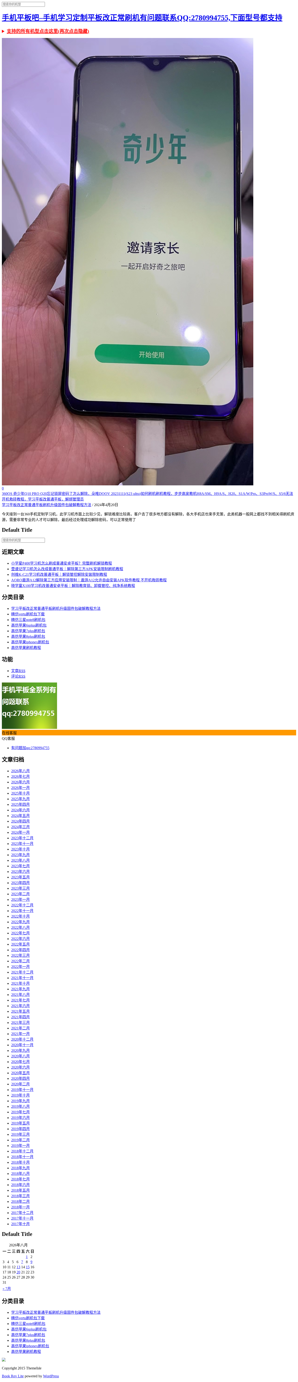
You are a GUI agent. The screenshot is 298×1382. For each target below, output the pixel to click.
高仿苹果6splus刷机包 (29, 625)
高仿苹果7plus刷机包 (28, 631)
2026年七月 (20, 776)
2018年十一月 (22, 1157)
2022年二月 (20, 961)
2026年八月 (20, 771)
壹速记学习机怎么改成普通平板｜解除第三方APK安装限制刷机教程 (67, 569)
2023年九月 (20, 855)
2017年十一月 (22, 1218)
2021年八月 (20, 995)
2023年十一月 (22, 844)
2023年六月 (20, 872)
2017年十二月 (22, 1213)
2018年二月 (20, 1202)
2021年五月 (20, 1011)
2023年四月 (20, 883)
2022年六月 (20, 939)
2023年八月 (20, 860)
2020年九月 (20, 1051)
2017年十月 (20, 1224)
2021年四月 (20, 1017)
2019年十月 (20, 1095)
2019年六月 (20, 1118)
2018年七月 (20, 1179)
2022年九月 (20, 922)
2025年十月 (20, 793)
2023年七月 (20, 866)
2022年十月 (20, 916)
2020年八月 (20, 1056)
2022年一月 (20, 967)
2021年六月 (20, 1006)
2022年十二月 (22, 905)
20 (18, 1272)
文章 (18, 671)
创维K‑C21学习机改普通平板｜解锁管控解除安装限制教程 (59, 574)
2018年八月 (20, 1174)
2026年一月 (20, 788)
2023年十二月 (22, 838)
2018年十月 (20, 1162)
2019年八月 (20, 1106)
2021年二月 (20, 1028)
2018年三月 (20, 1196)
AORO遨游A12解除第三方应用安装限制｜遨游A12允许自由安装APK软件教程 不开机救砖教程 (89, 580)
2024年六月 (20, 810)
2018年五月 (20, 1190)
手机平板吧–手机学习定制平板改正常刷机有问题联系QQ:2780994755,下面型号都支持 (142, 18)
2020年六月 (20, 1067)
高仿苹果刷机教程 (26, 648)
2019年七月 (20, 1112)
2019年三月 (20, 1134)
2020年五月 (20, 1073)
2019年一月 (20, 1146)
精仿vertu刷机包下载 (28, 614)
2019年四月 (20, 1129)
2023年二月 (20, 894)
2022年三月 (20, 955)
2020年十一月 (22, 1045)
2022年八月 (20, 927)
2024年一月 (20, 832)
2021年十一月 (22, 978)
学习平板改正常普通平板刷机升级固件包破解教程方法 (46, 505)
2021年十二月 (22, 972)
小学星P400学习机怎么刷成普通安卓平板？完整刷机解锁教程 (61, 563)
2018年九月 (20, 1168)
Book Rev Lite (13, 1376)
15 (28, 1267)
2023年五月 (20, 877)
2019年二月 (20, 1140)
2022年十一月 (22, 911)
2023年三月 (20, 888)
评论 (18, 676)
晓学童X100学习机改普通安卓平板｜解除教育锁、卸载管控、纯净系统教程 (73, 586)
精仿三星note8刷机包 (28, 620)
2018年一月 (20, 1207)
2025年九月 (20, 799)
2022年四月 (20, 950)
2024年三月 (20, 827)
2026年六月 (20, 782)
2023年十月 (20, 849)
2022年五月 (20, 944)
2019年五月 (20, 1123)
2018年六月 (20, 1185)
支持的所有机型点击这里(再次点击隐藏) (48, 31)
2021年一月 (20, 1034)
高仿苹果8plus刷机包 (28, 636)
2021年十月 (20, 983)
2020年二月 (20, 1084)
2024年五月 (20, 816)
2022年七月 (20, 933)
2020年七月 (20, 1062)
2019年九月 (20, 1101)
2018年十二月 (22, 1151)
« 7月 (7, 1289)
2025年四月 (20, 804)
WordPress (51, 1376)
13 (18, 1267)
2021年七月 (20, 1000)
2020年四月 (20, 1078)
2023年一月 (20, 900)
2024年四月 (20, 821)
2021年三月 (20, 1023)
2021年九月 (20, 989)
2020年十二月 (22, 1039)
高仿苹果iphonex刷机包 (30, 642)
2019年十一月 (22, 1090)
